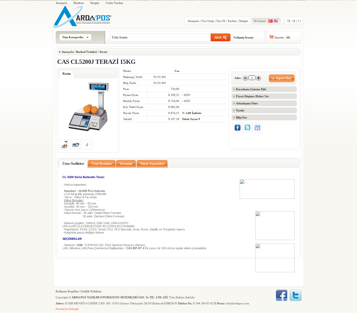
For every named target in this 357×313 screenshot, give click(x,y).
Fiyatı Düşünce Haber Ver (252, 96)
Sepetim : (282, 37)
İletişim (94, 2)
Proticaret (74, 309)
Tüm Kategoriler (73, 37)
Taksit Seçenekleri (152, 164)
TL (289, 20)
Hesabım (78, 2)
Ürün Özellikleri (73, 164)
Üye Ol (220, 20)
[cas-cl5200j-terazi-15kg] (88, 132)
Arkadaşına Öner (247, 103)
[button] (282, 78)
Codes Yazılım (114, 2)
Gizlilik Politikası (91, 291)
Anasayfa (61, 2)
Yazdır (240, 110)
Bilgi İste (241, 117)
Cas (177, 70)
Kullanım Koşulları (67, 291)
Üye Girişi (207, 20)
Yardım (232, 20)
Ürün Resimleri (101, 164)
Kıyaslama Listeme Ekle (251, 89)
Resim (66, 74)
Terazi (103, 51)
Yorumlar (126, 164)
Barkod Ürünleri (86, 51)
